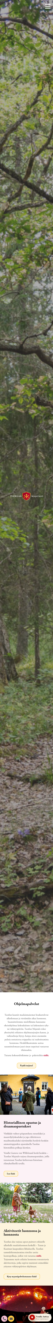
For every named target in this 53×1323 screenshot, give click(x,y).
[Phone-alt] (4, 1319)
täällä (38, 1255)
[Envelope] (11, 1319)
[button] (48, 6)
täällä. (46, 1055)
